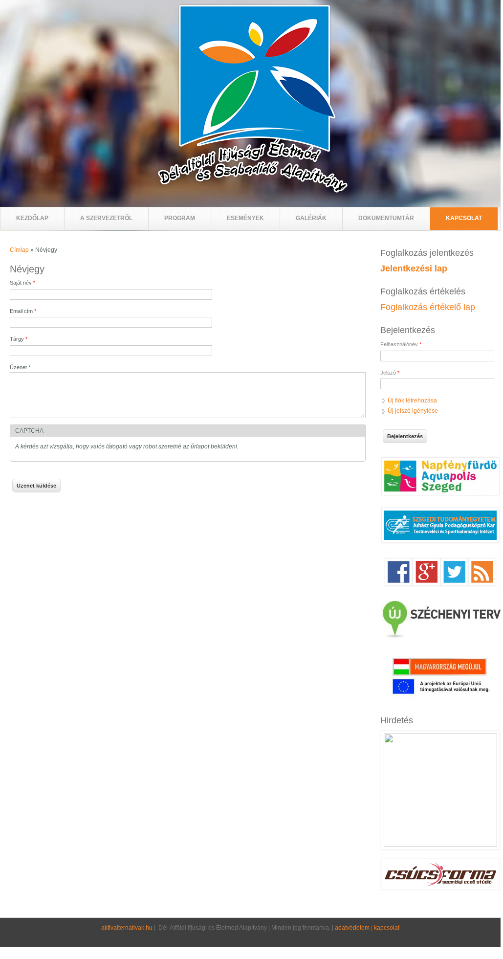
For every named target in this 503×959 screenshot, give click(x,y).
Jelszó (389, 373)
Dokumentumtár (386, 218)
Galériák (311, 218)
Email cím (23, 311)
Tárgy (18, 339)
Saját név (22, 283)
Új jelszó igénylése (413, 410)
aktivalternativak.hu (127, 927)
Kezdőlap (32, 218)
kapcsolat (386, 927)
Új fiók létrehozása (412, 400)
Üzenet (20, 367)
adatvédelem (352, 927)
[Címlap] (252, 191)
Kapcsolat (464, 218)
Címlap (19, 249)
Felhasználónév (400, 344)
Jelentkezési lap (413, 268)
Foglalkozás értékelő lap (427, 307)
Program (179, 218)
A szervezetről (106, 218)
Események (245, 218)
